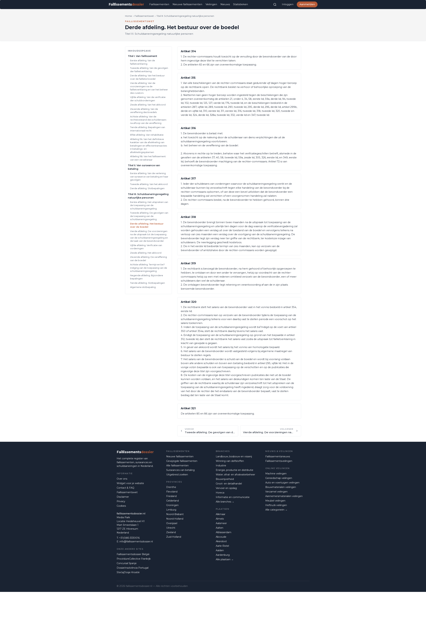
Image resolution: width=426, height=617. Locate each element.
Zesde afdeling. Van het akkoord (148, 104)
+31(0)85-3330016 (129, 537)
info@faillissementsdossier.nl (136, 541)
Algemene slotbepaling (143, 287)
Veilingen (211, 4)
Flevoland (171, 491)
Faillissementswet (144, 16)
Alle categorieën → (276, 509)
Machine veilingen (276, 473)
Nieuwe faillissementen (187, 4)
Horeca (220, 492)
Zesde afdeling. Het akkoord (145, 252)
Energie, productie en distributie (234, 470)
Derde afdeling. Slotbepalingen (147, 188)
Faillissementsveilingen (278, 460)
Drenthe (171, 487)
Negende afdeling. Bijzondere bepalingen (146, 277)
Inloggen (287, 4)
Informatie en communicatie (233, 497)
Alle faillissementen (177, 465)
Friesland (171, 496)
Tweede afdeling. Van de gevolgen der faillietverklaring (149, 70)
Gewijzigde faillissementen (181, 460)
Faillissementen (159, 4)
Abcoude (221, 536)
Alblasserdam (223, 532)
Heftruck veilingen (276, 505)
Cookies (121, 505)
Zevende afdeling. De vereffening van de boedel (148, 259)
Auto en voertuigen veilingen (282, 482)
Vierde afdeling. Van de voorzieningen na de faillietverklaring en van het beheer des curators (149, 88)
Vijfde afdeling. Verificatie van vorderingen (146, 247)
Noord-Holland (174, 518)
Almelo (220, 518)
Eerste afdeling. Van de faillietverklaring (142, 62)
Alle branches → (225, 501)
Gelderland (172, 500)
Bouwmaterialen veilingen (280, 487)
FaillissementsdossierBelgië (133, 554)
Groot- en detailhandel (229, 483)
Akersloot (221, 541)
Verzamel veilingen (276, 491)
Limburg (171, 509)
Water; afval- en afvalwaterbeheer (235, 474)
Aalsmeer (221, 523)
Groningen (172, 505)
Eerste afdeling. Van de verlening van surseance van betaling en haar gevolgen (149, 176)
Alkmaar (220, 514)
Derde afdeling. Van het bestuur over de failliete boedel (147, 77)
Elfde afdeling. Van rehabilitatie (147, 134)
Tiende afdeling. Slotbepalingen (147, 283)
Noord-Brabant (175, 514)
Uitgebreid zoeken (177, 474)
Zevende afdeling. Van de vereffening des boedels (144, 111)
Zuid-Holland (173, 536)
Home (128, 16)
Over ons (122, 478)
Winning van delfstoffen (230, 460)
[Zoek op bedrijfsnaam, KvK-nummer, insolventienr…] (275, 5)
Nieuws (225, 4)
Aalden (220, 550)
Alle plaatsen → (225, 559)
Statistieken (240, 4)
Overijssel (171, 523)
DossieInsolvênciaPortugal (132, 567)
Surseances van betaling (180, 470)
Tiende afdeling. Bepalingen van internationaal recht (147, 129)
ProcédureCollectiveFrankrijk (134, 558)
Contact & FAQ (125, 487)
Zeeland (171, 532)
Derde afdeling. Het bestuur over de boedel (147, 225)
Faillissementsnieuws (277, 456)
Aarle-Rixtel (222, 545)
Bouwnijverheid (225, 479)
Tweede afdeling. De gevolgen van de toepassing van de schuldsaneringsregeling (149, 216)
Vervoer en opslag (226, 488)
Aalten (219, 527)
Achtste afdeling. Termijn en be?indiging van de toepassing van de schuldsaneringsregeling (148, 267)
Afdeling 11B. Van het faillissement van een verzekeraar (148, 158)
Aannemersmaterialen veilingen (284, 496)
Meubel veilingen (275, 500)
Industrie (221, 465)
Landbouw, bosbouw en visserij (234, 456)
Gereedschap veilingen (278, 478)
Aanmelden (307, 4)
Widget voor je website (130, 483)
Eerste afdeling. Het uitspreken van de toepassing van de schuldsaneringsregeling (149, 205)
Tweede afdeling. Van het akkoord (149, 184)
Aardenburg (223, 554)
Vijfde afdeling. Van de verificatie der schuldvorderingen (148, 99)
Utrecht (170, 527)
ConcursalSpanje (127, 563)
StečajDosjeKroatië (128, 572)
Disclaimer (123, 496)
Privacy (121, 501)
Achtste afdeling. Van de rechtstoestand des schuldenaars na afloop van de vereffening (148, 119)
